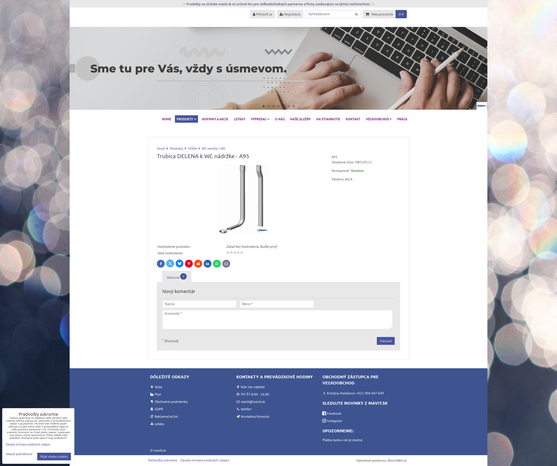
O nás (280, 119)
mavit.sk (160, 450)
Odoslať (386, 341)
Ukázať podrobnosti (19, 454)
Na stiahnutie (328, 119)
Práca (402, 119)
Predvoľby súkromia (162, 460)
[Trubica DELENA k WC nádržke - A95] (242, 199)
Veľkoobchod (377, 119)
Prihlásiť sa (263, 14)
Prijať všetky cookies (54, 456)
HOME (166, 119)
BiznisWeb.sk (397, 460)
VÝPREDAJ (258, 119)
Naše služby (300, 119)
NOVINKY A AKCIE (215, 119)
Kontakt (353, 119)
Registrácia (292, 14)
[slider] (234, 252)
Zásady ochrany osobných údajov (204, 460)
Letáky (239, 119)
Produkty (185, 119)
